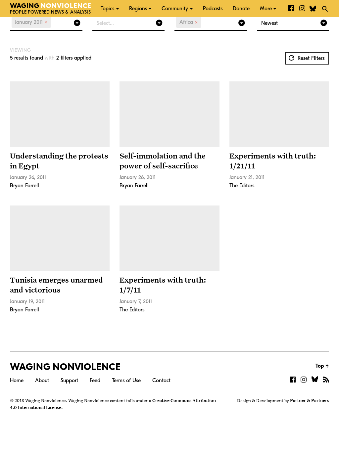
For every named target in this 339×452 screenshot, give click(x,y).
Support (69, 381)
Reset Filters (310, 58)
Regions (138, 9)
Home (17, 381)
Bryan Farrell (24, 186)
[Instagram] (302, 8)
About (42, 381)
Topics (107, 9)
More (266, 9)
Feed (95, 381)
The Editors (241, 186)
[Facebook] (291, 8)
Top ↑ (322, 366)
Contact (161, 381)
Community (175, 9)
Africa (188, 22)
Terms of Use (126, 381)
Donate (241, 9)
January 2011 (31, 22)
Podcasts (212, 9)
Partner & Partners (309, 400)
